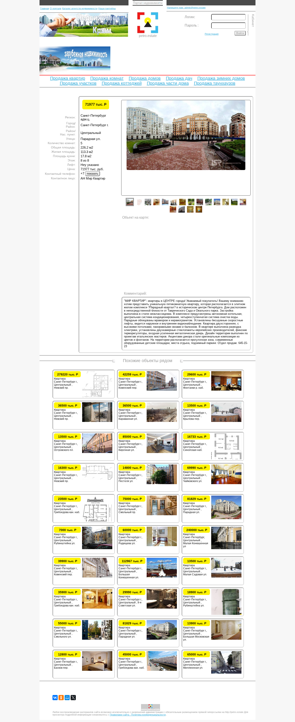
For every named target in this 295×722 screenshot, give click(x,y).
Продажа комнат (107, 78)
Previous (118, 155)
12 (228, 205)
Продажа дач (179, 78)
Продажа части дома (168, 83)
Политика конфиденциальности (148, 714)
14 (246, 205)
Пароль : (191, 25)
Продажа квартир (67, 78)
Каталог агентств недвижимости (79, 8)
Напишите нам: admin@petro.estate (186, 7)
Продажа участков (78, 83)
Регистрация (212, 34)
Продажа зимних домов (221, 78)
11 (220, 205)
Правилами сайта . (120, 714)
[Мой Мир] (67, 697)
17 (193, 212)
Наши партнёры (107, 8)
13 (237, 205)
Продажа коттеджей (122, 83)
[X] (73, 697)
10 (211, 205)
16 (184, 212)
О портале (55, 8)
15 (176, 212)
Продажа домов (145, 78)
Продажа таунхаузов (214, 83)
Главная (44, 8)
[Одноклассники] (61, 697)
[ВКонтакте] (55, 697)
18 (202, 212)
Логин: (190, 17)
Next (254, 155)
